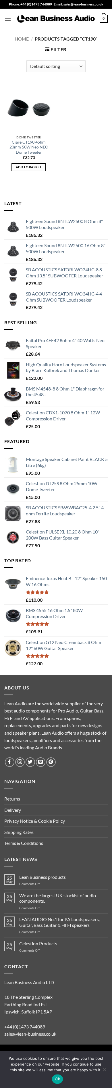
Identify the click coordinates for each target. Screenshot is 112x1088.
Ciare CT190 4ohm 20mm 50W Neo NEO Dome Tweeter (28, 147)
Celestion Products (38, 943)
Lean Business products (42, 877)
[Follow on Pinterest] (51, 762)
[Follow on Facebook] (9, 762)
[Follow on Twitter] (30, 762)
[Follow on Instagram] (20, 762)
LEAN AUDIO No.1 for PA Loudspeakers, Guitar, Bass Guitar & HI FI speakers (59, 921)
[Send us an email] (40, 762)
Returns (12, 798)
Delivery (12, 810)
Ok (57, 1078)
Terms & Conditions (23, 843)
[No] (104, 1071)
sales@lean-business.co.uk (30, 1033)
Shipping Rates (19, 832)
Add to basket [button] (29, 167)
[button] (7, 19)
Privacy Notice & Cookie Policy (34, 821)
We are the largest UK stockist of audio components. (57, 898)
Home (22, 38)
